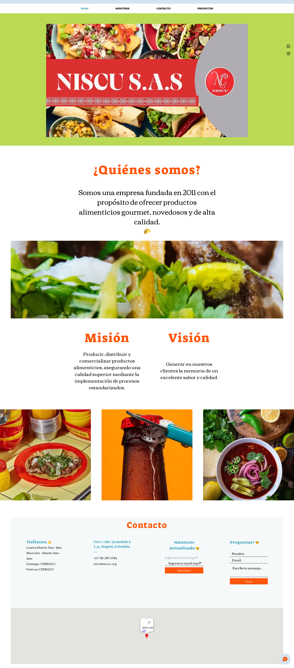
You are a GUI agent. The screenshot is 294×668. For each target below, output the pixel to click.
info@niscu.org (105, 563)
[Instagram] (288, 53)
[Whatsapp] (288, 46)
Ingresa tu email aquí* (181, 557)
